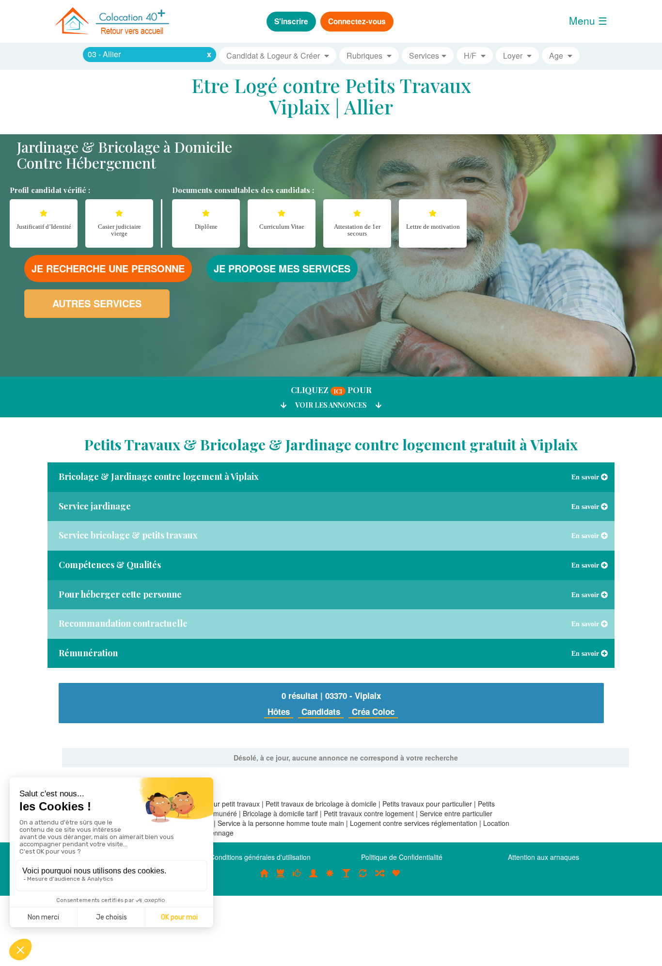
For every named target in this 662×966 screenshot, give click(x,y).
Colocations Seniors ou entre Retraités (330, 878)
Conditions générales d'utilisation (260, 857)
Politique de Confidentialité (401, 857)
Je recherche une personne (108, 268)
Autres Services (97, 303)
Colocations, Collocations (264, 878)
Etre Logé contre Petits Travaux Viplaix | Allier (331, 95)
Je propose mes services (282, 268)
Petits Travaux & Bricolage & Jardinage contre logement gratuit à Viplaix (331, 444)
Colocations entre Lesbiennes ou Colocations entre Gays (346, 878)
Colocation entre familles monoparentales (396, 878)
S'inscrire (291, 21)
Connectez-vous (357, 21)
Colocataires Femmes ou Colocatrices (313, 878)
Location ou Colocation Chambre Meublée (280, 878)
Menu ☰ (588, 20)
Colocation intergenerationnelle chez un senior (379, 878)
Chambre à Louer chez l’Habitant (297, 878)
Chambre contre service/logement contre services (363, 878)
